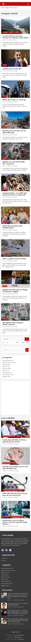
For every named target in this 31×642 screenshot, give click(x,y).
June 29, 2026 (6, 40)
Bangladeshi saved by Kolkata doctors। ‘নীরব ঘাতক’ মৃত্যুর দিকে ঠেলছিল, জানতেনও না (15, 522)
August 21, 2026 (12, 600)
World (17, 32)
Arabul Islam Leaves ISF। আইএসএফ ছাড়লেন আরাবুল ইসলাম (18, 604)
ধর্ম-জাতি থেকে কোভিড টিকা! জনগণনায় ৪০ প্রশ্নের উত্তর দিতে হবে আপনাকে (14, 441)
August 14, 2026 (6, 444)
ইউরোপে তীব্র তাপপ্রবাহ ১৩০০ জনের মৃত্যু (14, 100)
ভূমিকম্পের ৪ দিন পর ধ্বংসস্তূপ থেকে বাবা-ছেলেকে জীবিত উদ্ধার (14, 132)
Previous (6, 339)
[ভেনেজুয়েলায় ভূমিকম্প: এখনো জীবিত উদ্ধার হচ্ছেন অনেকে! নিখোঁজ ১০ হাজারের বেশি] (15, 182)
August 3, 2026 (6, 497)
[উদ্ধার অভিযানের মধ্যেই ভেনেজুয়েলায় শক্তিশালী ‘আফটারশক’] (15, 312)
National (5, 32)
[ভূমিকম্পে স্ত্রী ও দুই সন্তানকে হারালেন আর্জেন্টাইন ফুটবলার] (15, 215)
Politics (4, 369)
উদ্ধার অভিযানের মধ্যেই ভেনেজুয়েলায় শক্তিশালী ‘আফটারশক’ (12, 324)
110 (17, 343)
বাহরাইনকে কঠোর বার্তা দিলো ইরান (11, 69)
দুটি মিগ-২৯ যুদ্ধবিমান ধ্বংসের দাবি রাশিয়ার (14, 259)
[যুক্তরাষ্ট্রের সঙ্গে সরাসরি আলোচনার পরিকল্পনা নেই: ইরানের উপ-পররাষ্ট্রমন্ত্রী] (15, 279)
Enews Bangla (13, 40)
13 (22, 339)
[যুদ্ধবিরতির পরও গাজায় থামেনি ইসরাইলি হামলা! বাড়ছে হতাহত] (15, 151)
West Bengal (5, 375)
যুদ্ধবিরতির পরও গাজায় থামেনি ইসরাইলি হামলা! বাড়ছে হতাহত (13, 163)
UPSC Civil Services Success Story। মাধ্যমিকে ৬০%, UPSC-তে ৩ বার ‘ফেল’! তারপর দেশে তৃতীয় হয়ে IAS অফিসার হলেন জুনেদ (18, 596)
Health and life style (8, 363)
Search (27, 350)
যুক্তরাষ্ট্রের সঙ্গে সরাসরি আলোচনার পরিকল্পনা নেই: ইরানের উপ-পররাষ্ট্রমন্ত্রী (15, 291)
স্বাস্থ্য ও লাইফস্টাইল (8, 418)
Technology (5, 373)
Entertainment (6, 361)
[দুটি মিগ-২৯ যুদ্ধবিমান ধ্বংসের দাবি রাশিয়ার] (15, 248)
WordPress (21, 639)
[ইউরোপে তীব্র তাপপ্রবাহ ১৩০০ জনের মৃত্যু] (15, 89)
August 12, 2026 (6, 471)
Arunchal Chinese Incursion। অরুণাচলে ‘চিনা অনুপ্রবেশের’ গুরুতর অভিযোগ (15, 37)
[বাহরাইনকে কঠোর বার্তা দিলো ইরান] (15, 58)
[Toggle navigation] (3, 4)
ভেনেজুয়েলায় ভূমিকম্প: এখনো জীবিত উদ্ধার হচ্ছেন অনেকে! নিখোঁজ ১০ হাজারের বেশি (14, 194)
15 (7, 343)
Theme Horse (17, 637)
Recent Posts (7, 590)
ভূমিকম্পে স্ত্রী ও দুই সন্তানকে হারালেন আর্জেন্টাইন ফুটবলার (12, 227)
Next (23, 343)
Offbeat (11, 32)
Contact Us (4, 558)
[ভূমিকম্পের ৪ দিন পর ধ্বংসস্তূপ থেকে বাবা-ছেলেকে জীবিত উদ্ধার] (15, 120)
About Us (3, 561)
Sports (4, 371)
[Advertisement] (15, 398)
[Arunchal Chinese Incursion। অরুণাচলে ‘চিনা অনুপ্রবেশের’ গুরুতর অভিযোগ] (15, 25)
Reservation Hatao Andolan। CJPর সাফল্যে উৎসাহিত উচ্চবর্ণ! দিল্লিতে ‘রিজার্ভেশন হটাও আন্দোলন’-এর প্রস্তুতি (18, 620)
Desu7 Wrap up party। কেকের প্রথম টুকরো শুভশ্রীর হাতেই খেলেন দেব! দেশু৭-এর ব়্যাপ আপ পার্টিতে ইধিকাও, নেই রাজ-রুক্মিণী (18, 612)
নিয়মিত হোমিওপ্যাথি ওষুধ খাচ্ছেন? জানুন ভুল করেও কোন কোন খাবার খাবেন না (14, 494)
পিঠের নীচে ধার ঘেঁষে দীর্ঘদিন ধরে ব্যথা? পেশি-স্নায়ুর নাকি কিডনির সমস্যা (15, 468)
